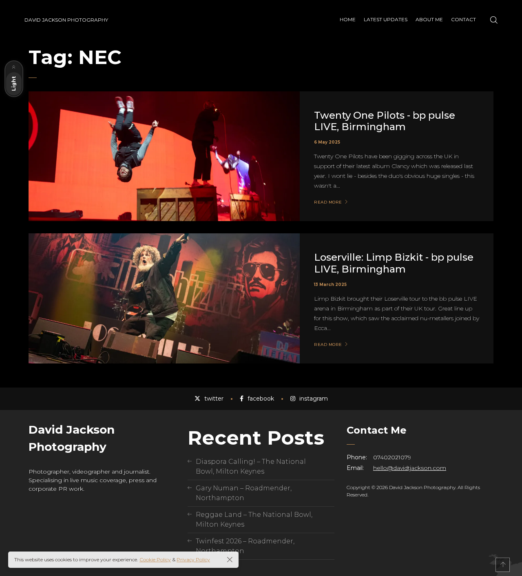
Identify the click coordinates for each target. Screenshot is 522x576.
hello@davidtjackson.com (409, 468)
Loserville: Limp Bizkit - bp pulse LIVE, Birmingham (393, 263)
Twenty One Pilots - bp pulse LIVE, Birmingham (384, 121)
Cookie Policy (155, 559)
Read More (328, 202)
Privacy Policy (193, 559)
